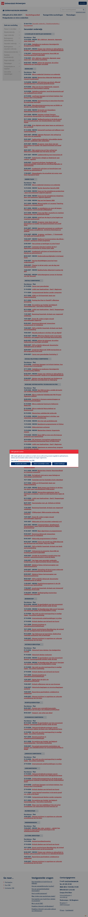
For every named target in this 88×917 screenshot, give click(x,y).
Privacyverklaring (23, 460)
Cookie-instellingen (59, 463)
